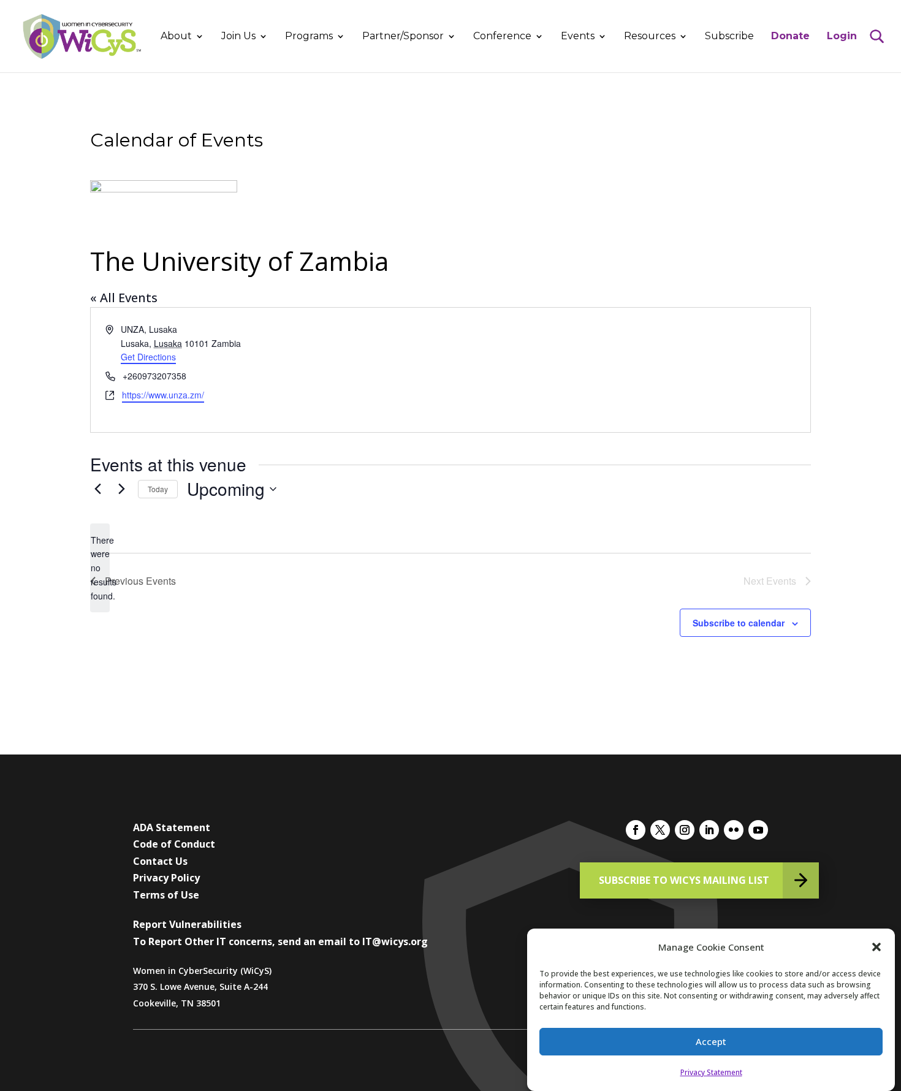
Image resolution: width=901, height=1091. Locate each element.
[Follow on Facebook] (635, 830)
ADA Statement (171, 827)
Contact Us (160, 861)
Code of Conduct (174, 844)
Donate (790, 37)
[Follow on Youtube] (758, 830)
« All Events (124, 297)
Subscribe (729, 37)
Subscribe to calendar (739, 623)
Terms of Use (166, 895)
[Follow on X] (660, 830)
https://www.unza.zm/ (163, 395)
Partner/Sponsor (403, 37)
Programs (309, 37)
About (176, 37)
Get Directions (148, 357)
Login (842, 37)
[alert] (100, 567)
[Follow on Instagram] (684, 830)
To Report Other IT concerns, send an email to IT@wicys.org (280, 941)
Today (158, 489)
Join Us (238, 37)
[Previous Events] (97, 489)
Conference (502, 37)
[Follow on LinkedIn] (709, 830)
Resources (649, 37)
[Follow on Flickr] (733, 830)
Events (578, 37)
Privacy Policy (166, 877)
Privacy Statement (711, 1072)
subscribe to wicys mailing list (684, 880)
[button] (876, 947)
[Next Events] (121, 489)
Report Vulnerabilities (187, 924)
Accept (711, 1042)
